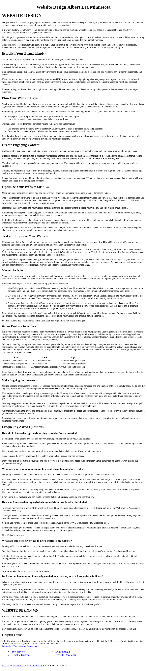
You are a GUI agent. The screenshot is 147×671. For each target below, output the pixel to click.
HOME (5, 665)
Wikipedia (6, 646)
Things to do (19, 646)
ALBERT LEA (37, 665)
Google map (32, 646)
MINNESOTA (19, 665)
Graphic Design (20, 654)
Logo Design (62, 651)
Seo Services (19, 651)
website (89, 242)
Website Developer (65, 654)
